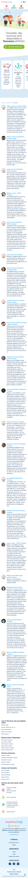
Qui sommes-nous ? (14, 842)
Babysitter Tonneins (6, 760)
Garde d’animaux (10, 811)
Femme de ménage (11, 787)
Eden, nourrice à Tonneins (14, 254)
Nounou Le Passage (6, 731)
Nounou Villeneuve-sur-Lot (8, 727)
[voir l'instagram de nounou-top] (18, 864)
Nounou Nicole (5, 777)
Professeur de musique (12, 805)
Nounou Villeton (5, 772)
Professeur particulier (12, 802)
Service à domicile (11, 790)
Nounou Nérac (5, 734)
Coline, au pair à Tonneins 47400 (17, 106)
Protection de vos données (14, 871)
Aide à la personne (11, 797)
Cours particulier (10, 807)
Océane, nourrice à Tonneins (15, 422)
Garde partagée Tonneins (7, 764)
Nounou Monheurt (6, 774)
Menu (24, 2)
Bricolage (8, 792)
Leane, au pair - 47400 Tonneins (16, 543)
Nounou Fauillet (5, 770)
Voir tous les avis (14, 834)
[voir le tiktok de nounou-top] (10, 864)
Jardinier (8, 789)
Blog (14, 854)
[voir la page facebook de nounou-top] (14, 864)
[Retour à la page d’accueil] (6, 2)
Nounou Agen (4, 725)
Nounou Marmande (6, 729)
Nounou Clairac (5, 779)
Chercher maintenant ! (15, 47)
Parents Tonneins (5, 762)
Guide (14, 851)
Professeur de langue (11, 803)
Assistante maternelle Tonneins (9, 757)
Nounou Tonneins (5, 755)
